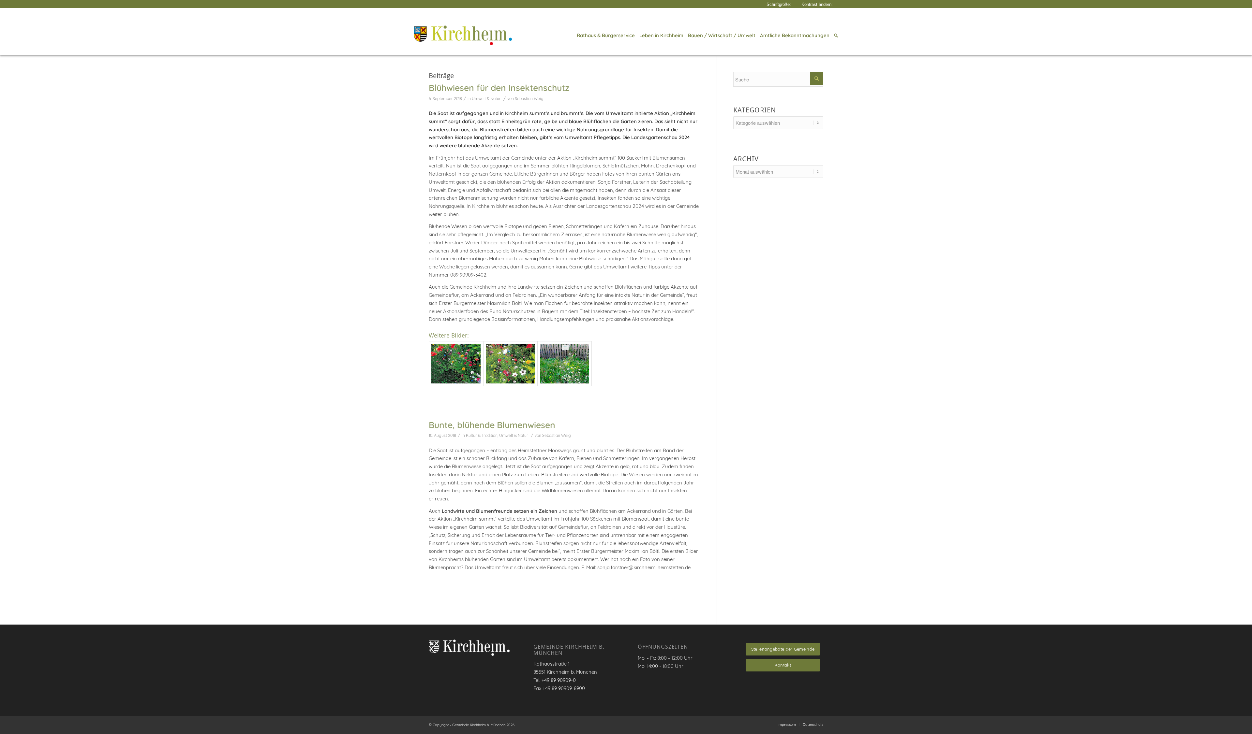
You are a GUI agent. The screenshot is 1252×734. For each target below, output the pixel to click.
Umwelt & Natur (486, 98)
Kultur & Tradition (482, 435)
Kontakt (783, 665)
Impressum (787, 724)
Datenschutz (813, 724)
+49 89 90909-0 (559, 680)
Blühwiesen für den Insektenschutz (499, 87)
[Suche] (835, 35)
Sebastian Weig (529, 98)
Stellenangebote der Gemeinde (782, 649)
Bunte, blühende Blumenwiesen (492, 424)
